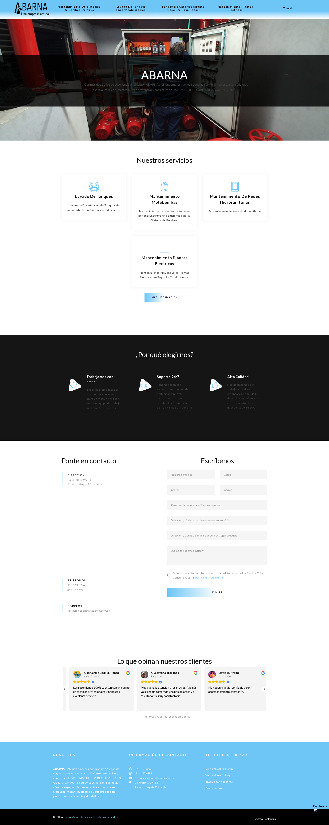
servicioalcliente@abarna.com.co (88, 610)
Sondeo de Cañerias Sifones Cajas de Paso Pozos (183, 8)
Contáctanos (213, 788)
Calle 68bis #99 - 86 (80, 479)
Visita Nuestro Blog (218, 775)
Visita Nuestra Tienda (219, 768)
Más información (165, 297)
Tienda (288, 8)
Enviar (217, 592)
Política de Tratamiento (209, 577)
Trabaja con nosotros (219, 781)
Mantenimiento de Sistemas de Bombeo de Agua (78, 8)
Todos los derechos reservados (99, 817)
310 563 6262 (76, 585)
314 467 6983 (76, 589)
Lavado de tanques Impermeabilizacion (131, 8)
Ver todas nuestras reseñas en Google (166, 716)
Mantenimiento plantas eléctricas (235, 8)
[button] (264, 689)
